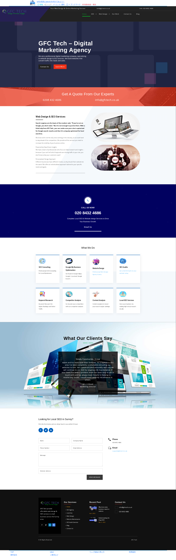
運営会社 (13, 555)
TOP (12, 552)
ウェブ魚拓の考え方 (97, 552)
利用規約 (132, 552)
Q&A (52, 552)
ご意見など (54, 555)
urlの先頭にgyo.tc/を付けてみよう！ (51, 1)
